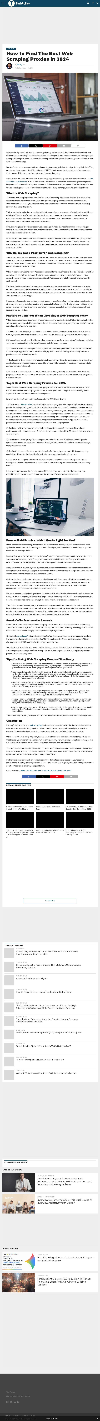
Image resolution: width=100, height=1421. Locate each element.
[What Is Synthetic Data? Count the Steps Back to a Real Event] (20, 797)
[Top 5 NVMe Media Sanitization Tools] (50, 797)
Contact (16, 1415)
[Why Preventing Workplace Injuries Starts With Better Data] (50, 820)
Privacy (25, 1415)
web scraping (36, 725)
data (23, 770)
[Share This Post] (36, 145)
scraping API (22, 636)
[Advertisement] (50, 25)
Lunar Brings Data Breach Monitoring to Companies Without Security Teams (79, 832)
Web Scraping (44, 770)
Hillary (19, 65)
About (7, 1415)
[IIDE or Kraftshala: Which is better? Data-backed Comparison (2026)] (80, 797)
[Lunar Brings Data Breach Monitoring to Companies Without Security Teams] (80, 820)
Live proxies (31, 770)
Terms (32, 1415)
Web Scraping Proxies (61, 770)
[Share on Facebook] (22, 145)
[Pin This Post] (50, 145)
